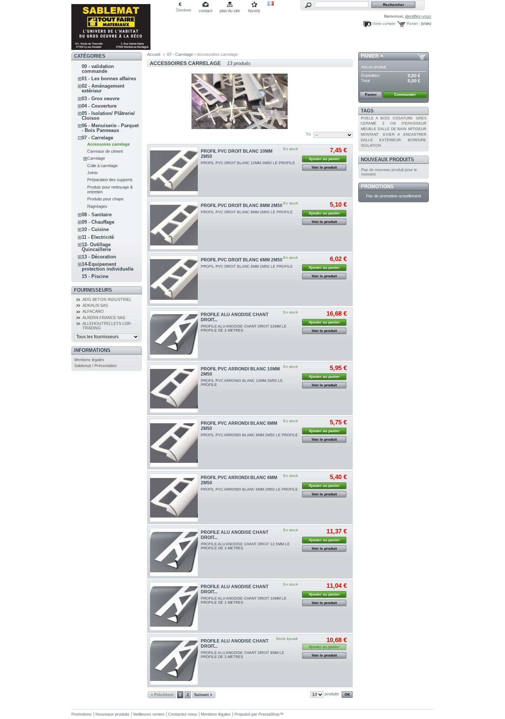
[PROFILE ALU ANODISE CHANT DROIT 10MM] (174, 606)
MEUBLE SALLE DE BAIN (383, 129)
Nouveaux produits (387, 159)
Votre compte (384, 23)
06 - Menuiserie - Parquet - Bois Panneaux (110, 128)
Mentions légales (89, 359)
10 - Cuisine (95, 229)
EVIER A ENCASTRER (404, 134)
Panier (370, 56)
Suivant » (203, 694)
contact (205, 11)
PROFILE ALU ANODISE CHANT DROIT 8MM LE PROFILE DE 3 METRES (242, 655)
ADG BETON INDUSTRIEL (107, 299)
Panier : (413, 23)
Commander (405, 94)
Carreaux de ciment (105, 151)
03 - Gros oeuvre (100, 98)
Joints (92, 172)
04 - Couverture (99, 106)
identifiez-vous (418, 16)
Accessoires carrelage (108, 144)
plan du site (230, 11)
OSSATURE (403, 118)
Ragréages (97, 206)
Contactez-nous (182, 714)
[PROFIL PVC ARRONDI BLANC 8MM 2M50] (174, 443)
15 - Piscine (95, 276)
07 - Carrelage (97, 137)
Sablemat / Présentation (95, 365)
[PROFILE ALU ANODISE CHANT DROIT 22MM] (174, 334)
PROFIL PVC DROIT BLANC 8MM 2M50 (241, 205)
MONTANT (370, 134)
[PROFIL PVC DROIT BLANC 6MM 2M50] (174, 279)
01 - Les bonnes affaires (109, 78)
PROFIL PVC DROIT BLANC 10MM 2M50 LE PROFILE (248, 163)
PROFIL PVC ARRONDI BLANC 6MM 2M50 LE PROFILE (249, 489)
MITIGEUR (417, 129)
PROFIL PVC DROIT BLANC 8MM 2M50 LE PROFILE (247, 212)
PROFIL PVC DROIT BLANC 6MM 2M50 (241, 259)
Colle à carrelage (102, 165)
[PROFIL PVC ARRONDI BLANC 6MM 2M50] (174, 498)
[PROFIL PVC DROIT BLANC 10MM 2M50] (174, 171)
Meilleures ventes (149, 714)
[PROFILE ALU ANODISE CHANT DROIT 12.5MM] (174, 552)
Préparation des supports (110, 179)
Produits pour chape (105, 199)
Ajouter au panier (324, 159)
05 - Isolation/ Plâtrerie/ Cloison (108, 116)
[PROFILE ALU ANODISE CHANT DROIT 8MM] (174, 661)
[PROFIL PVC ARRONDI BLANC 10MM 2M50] (174, 388)
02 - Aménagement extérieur (103, 88)
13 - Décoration (99, 257)
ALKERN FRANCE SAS (103, 317)
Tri (308, 134)
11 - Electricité (98, 237)
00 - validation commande (98, 69)
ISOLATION (371, 145)
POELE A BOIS (375, 118)
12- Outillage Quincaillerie (96, 247)
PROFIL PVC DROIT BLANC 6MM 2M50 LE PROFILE (247, 266)
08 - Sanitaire (97, 214)
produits (332, 694)
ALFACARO (93, 311)
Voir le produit (324, 167)
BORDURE (417, 140)
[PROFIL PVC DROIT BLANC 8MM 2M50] (174, 225)
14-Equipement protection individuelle (107, 266)
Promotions (377, 186)
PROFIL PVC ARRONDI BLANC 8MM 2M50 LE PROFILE (249, 435)
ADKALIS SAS (95, 305)
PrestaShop (268, 714)
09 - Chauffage (98, 222)
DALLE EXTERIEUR (381, 140)
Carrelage (96, 158)
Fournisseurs (93, 290)
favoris (254, 11)
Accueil (153, 54)
